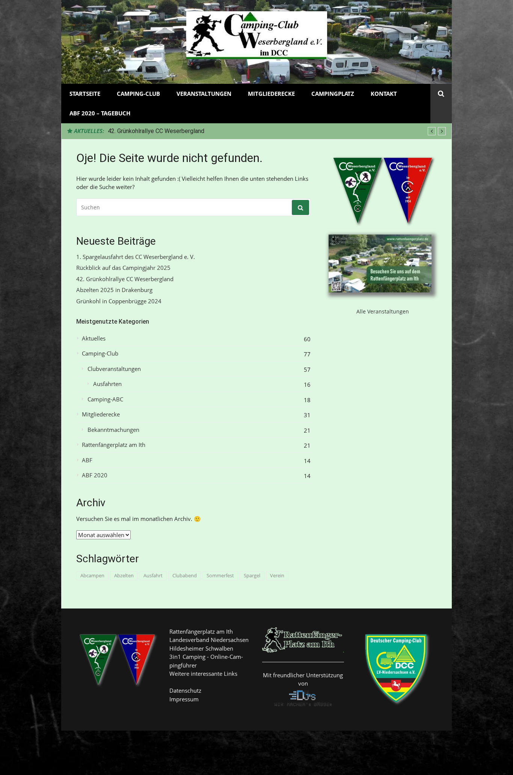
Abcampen (92, 575)
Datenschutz (185, 690)
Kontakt (384, 93)
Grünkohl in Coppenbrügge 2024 (118, 301)
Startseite (84, 93)
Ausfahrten (107, 384)
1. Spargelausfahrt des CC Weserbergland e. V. (135, 256)
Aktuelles (94, 338)
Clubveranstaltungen (114, 368)
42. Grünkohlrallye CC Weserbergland (156, 131)
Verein (277, 575)
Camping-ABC (105, 399)
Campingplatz (332, 93)
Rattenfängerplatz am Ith (113, 444)
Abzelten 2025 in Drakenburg (114, 290)
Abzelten (124, 575)
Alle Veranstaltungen (382, 311)
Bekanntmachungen (113, 429)
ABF (87, 460)
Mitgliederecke (271, 93)
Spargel (252, 575)
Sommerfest (220, 575)
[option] (277, 131)
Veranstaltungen (204, 93)
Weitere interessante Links (203, 673)
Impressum (184, 699)
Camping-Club (138, 93)
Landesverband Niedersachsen (209, 639)
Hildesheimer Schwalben (201, 648)
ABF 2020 (94, 475)
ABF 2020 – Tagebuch (99, 113)
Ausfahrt (153, 575)
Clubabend (184, 575)
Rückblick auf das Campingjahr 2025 (123, 267)
